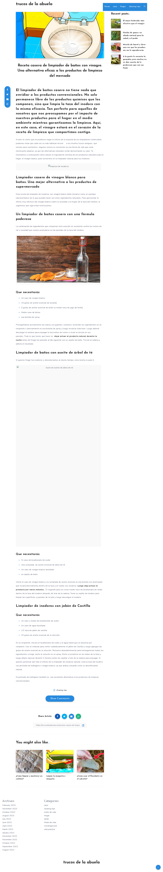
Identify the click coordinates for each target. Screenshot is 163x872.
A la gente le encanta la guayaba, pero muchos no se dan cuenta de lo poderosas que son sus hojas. (135, 62)
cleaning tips (134, 7)
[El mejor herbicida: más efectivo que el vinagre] (116, 23)
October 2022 (8, 843)
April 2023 (7, 826)
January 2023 (8, 832)
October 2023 (8, 812)
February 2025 (9, 805)
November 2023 (9, 808)
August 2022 (8, 850)
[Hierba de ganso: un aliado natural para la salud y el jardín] (116, 35)
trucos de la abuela (34, 4)
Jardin (46, 819)
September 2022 (10, 846)
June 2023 (7, 822)
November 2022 (9, 839)
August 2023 (8, 815)
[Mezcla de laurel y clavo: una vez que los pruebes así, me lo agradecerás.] (116, 47)
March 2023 (7, 829)
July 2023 (6, 819)
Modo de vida (50, 822)
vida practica (49, 829)
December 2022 (9, 836)
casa (115, 7)
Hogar (123, 7)
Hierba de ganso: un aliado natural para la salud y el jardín (133, 35)
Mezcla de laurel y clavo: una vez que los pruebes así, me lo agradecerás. (134, 47)
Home (107, 7)
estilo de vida (50, 812)
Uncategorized (50, 826)
